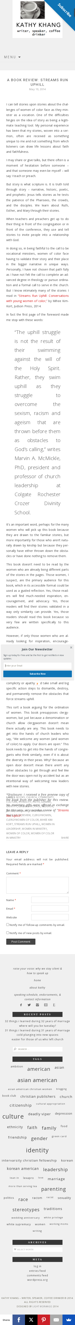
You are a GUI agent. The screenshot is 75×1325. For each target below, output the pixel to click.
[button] (37, 649)
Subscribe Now (38, 673)
